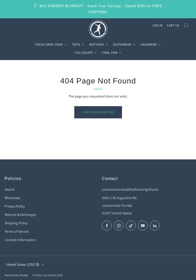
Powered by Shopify (16, 275)
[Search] (186, 25)
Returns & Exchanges (20, 214)
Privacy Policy (15, 206)
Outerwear (122, 44)
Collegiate (84, 52)
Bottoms (96, 44)
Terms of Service (17, 231)
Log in (157, 25)
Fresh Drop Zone (49, 44)
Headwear (149, 44)
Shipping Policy (16, 223)
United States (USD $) (22, 265)
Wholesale (12, 197)
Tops (76, 44)
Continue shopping (98, 112)
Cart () (173, 25)
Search (10, 189)
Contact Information (20, 239)
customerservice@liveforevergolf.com (130, 189)
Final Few (109, 52)
